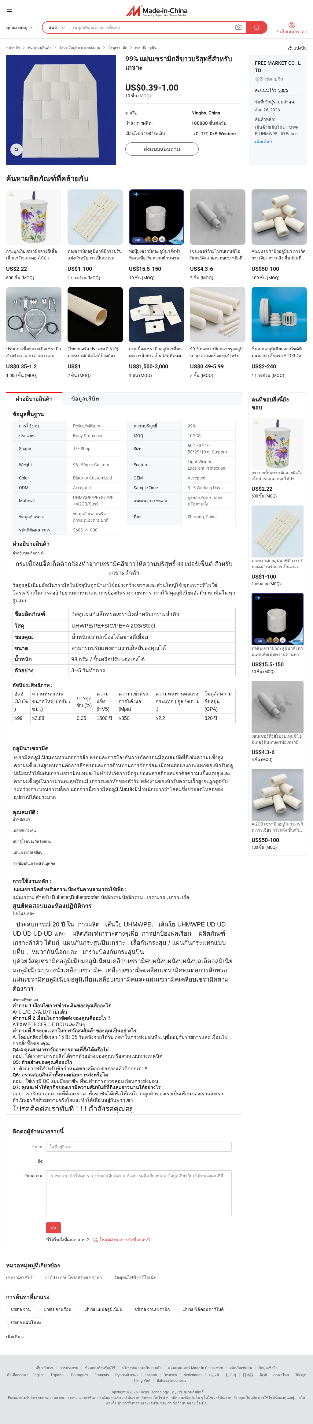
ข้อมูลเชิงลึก (268, 1367)
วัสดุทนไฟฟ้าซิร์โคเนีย (135, 1277)
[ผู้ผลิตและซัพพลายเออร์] (156, 11)
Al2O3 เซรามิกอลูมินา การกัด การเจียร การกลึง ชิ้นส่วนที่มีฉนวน (277, 827)
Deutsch (170, 1374)
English (38, 1374)
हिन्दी (263, 1374)
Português (79, 1374)
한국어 (230, 1374)
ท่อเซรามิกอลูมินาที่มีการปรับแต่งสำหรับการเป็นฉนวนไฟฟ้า (278, 563)
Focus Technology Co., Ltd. (161, 1391)
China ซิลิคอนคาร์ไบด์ (203, 1309)
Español (57, 1374)
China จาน (21, 1309)
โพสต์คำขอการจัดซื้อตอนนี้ (121, 1240)
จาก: (37, 1147)
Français (101, 1374)
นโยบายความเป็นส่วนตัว (142, 1367)
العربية (214, 1374)
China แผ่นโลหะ (26, 1322)
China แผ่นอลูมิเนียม (103, 1309)
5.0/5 (283, 90)
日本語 (248, 1374)
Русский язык (126, 1374)
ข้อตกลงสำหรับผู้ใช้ (100, 1367)
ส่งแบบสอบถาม (162, 149)
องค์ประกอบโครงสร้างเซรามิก (73, 1277)
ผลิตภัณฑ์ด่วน (241, 1367)
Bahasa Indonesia (171, 1380)
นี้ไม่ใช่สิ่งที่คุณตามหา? (67, 1240)
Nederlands (192, 1374)
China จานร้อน (58, 1309)
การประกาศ (69, 1367)
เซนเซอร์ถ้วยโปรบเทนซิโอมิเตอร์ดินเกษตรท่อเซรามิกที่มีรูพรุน (277, 739)
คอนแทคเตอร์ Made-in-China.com (195, 1367)
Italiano (151, 1374)
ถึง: (40, 1161)
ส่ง (53, 1228)
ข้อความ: (33, 1175)
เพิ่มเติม (262, 141)
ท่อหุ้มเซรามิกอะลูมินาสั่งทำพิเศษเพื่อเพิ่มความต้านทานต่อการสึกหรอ (277, 651)
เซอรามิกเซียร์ (19, 1277)
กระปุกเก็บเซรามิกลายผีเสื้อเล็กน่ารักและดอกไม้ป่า (277, 476)
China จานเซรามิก (152, 1309)
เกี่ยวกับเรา (44, 1367)
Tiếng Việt (141, 1380)
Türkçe (300, 1374)
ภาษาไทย (281, 1374)
